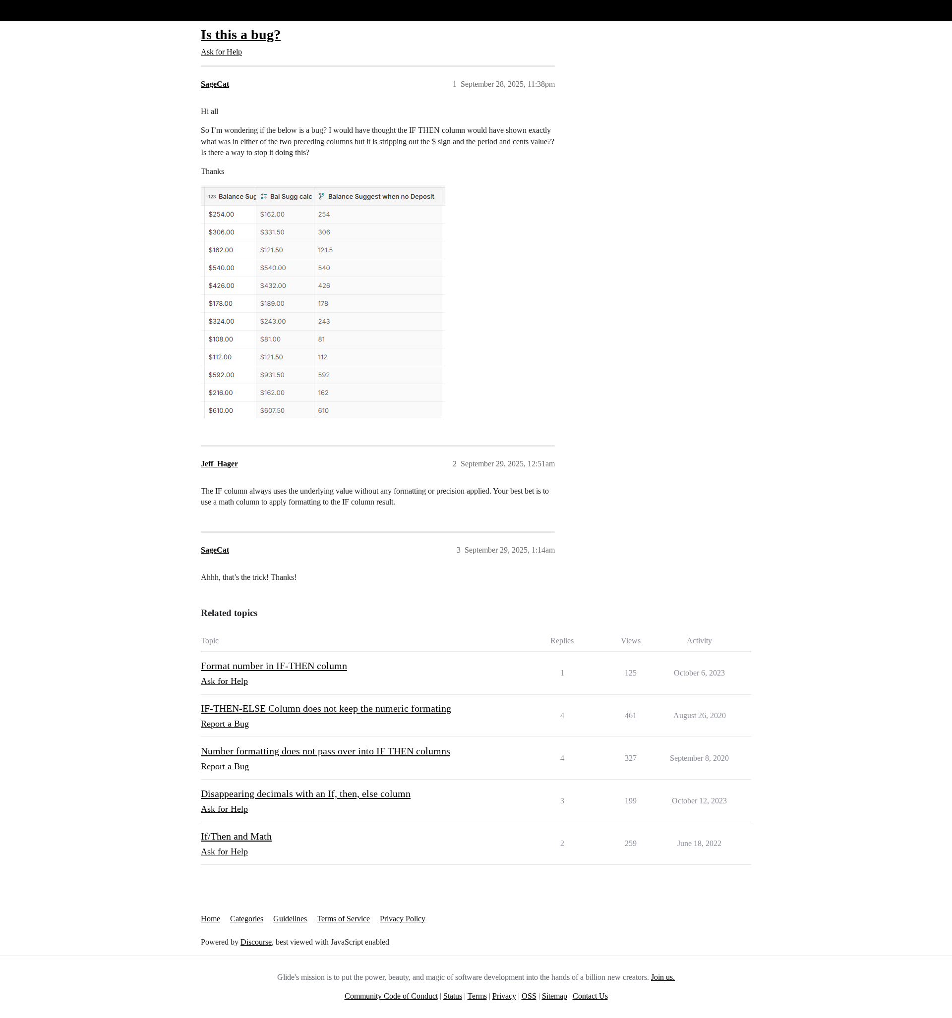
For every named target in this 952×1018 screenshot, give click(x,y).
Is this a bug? (241, 34)
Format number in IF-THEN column (274, 665)
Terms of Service (343, 918)
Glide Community (33, 10)
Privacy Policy (402, 918)
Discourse (256, 942)
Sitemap (554, 996)
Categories (246, 918)
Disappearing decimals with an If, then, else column (306, 793)
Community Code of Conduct (391, 996)
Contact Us (590, 996)
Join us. (663, 977)
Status (452, 996)
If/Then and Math (236, 836)
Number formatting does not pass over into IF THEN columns (325, 750)
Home (210, 918)
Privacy (504, 996)
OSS (529, 996)
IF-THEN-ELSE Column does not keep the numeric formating (326, 708)
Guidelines (290, 918)
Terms (477, 996)
